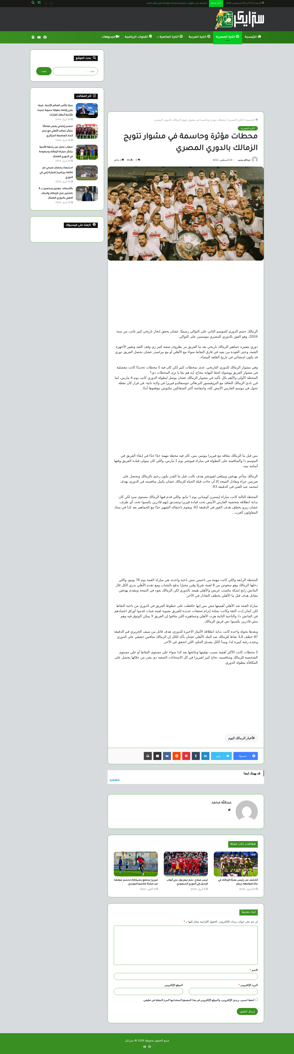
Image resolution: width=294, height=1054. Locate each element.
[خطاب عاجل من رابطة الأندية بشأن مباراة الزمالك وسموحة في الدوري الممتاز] (87, 152)
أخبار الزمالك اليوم (240, 738)
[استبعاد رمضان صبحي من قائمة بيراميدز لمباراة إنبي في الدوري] (87, 172)
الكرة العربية (198, 37)
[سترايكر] (239, 19)
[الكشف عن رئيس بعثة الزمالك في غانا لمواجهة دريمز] (236, 864)
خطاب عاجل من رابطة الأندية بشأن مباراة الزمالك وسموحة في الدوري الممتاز (56, 152)
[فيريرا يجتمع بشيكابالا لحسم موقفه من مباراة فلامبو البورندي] (136, 864)
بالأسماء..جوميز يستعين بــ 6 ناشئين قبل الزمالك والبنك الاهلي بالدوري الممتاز (56, 193)
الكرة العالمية (170, 37)
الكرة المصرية (226, 37)
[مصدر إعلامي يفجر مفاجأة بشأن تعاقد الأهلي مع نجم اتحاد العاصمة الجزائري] (87, 131)
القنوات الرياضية (137, 37)
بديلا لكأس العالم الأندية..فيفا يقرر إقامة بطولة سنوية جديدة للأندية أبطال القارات (55, 110)
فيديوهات (109, 37)
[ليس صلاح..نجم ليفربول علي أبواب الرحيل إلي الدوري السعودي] (186, 864)
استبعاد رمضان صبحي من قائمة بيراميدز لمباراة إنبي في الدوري (56, 173)
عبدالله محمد (244, 159)
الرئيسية (251, 37)
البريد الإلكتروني (248, 985)
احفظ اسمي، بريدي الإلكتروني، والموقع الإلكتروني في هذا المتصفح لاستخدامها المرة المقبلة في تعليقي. (198, 1000)
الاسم (254, 970)
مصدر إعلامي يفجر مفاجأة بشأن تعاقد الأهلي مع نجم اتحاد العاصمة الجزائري (57, 131)
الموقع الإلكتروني (173, 985)
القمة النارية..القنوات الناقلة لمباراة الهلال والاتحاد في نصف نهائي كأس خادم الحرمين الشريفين (156, 3)
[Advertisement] (186, 77)
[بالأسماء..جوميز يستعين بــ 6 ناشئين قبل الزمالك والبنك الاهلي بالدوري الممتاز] (87, 193)
